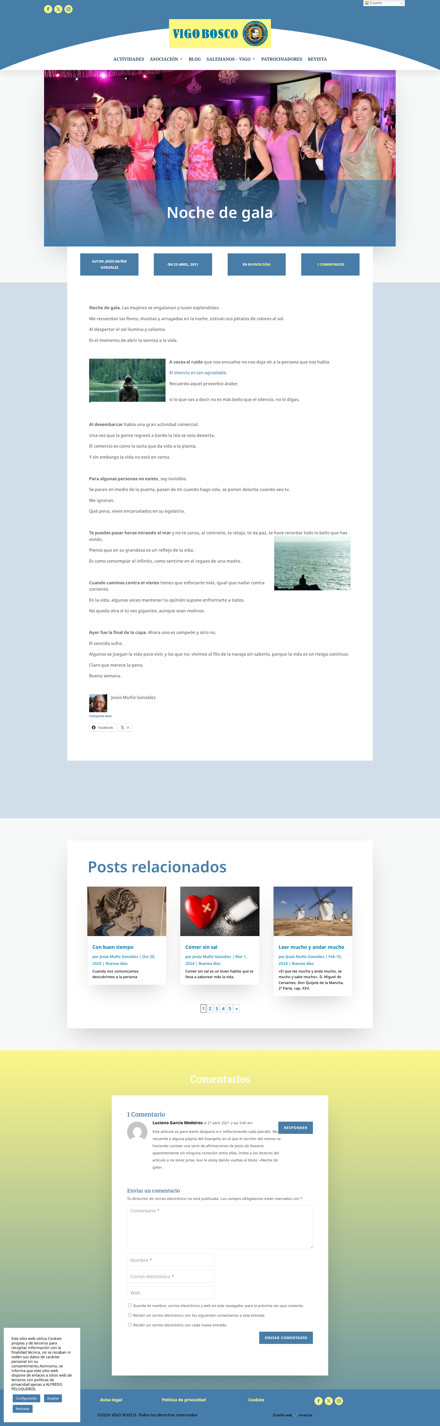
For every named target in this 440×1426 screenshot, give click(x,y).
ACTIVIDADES (128, 59)
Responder (295, 1127)
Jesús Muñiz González (119, 956)
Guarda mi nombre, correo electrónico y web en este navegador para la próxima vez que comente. (218, 1305)
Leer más (42, 1409)
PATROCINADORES (281, 59)
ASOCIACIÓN (164, 59)
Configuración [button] (26, 1398)
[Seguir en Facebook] (48, 9)
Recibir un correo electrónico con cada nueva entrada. (180, 1325)
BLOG (195, 59)
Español (375, 3)
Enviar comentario (286, 1337)
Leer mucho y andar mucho (311, 947)
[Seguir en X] (58, 9)
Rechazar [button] (23, 1408)
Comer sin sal (201, 947)
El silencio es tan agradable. (198, 372)
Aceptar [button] (53, 1398)
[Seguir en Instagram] (68, 9)
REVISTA (317, 59)
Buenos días (259, 264)
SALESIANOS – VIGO (229, 59)
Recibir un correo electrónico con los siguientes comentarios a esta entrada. (199, 1315)
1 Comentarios (330, 264)
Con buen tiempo (112, 947)
